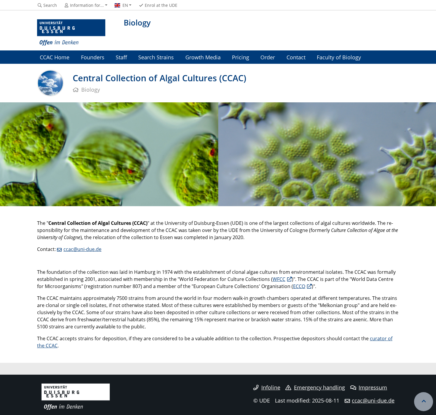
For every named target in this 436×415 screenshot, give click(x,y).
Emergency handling (319, 387)
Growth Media (203, 57)
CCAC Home (54, 57)
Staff (121, 57)
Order (267, 57)
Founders (92, 57)
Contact (296, 57)
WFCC (279, 279)
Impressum (373, 387)
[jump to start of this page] (423, 401)
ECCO (299, 286)
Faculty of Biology (339, 57)
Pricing (240, 57)
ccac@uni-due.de (82, 249)
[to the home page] (71, 32)
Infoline (270, 387)
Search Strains (156, 57)
